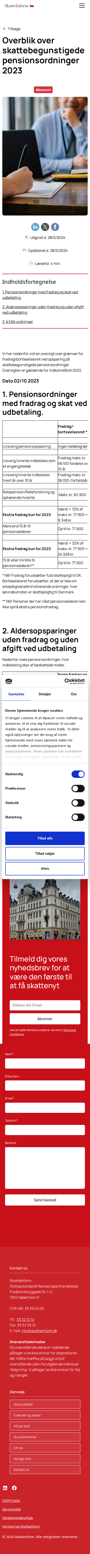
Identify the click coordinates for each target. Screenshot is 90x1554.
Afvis (45, 868)
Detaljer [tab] (45, 694)
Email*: (10, 1098)
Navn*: (10, 1054)
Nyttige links (22, 1458)
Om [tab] (74, 694)
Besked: (11, 1143)
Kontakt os (21, 1469)
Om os (18, 1448)
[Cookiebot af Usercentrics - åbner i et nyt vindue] (65, 681)
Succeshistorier (25, 1437)
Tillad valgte (45, 853)
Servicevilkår (11, 1509)
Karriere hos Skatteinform (21, 1526)
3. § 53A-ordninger (17, 321)
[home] (19, 6)
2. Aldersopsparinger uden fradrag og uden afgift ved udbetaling (43, 309)
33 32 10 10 (25, 1319)
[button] (81, 5)
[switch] (78, 788)
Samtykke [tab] (16, 694)
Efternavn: (12, 1076)
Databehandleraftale (17, 1518)
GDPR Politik (11, 1500)
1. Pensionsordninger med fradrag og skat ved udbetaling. (40, 294)
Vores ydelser (23, 1404)
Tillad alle (45, 838)
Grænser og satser (27, 1415)
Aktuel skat (22, 1426)
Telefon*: (11, 1120)
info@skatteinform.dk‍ (39, 1330)
